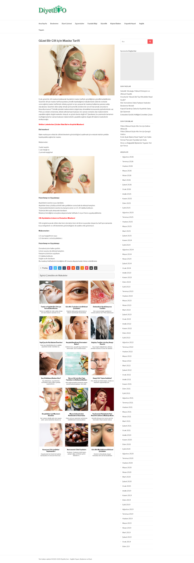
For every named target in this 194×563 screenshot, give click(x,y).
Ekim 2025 (126, 203)
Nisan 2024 (126, 259)
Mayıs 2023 (126, 301)
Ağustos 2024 (128, 250)
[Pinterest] (69, 268)
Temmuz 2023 (127, 291)
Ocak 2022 (126, 375)
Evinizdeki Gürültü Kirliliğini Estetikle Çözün (136, 115)
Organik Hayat (130, 24)
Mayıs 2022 (126, 356)
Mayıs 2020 (127, 468)
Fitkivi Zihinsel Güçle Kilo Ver (131, 126)
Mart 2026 (126, 180)
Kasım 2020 (127, 440)
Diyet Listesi (67, 24)
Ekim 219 (126, 546)
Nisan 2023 (126, 305)
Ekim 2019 (126, 500)
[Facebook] (51, 268)
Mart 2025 (126, 231)
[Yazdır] (95, 268)
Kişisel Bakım (115, 24)
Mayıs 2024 (127, 254)
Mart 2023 (126, 310)
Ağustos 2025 (128, 213)
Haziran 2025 (127, 222)
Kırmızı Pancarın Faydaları (129, 140)
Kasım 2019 (127, 495)
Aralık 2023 (126, 273)
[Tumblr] (64, 268)
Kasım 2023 (127, 277)
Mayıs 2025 (127, 226)
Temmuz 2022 (127, 347)
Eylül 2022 (126, 338)
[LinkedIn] (60, 268)
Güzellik (104, 24)
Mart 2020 (126, 477)
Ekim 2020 (126, 444)
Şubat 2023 (126, 315)
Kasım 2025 (127, 199)
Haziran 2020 (127, 463)
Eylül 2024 (126, 245)
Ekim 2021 (126, 389)
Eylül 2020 (126, 449)
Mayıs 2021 (126, 412)
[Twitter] (55, 268)
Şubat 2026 (127, 185)
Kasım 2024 (127, 240)
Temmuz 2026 (127, 162)
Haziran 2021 (127, 407)
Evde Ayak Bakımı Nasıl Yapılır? (132, 137)
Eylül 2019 (126, 505)
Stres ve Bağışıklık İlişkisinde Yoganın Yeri (136, 143)
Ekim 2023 (126, 282)
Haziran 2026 (127, 166)
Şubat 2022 (126, 370)
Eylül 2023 (126, 287)
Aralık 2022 (126, 324)
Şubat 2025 (127, 236)
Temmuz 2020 (127, 458)
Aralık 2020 (126, 435)
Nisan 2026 (126, 175)
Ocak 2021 (126, 430)
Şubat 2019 (126, 537)
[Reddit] (73, 268)
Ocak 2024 (126, 268)
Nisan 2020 (126, 472)
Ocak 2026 (126, 189)
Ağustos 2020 (128, 454)
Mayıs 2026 (127, 171)
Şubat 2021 (126, 426)
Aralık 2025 (126, 194)
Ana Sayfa (43, 24)
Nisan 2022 (126, 361)
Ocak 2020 (126, 486)
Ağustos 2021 (127, 398)
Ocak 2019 (126, 542)
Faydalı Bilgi (92, 24)
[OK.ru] (82, 268)
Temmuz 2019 (127, 514)
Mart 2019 (126, 533)
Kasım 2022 (127, 328)
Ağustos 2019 (127, 509)
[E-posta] (91, 268)
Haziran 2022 (127, 352)
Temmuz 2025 (127, 217)
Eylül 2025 (126, 208)
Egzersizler (79, 24)
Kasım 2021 (127, 384)
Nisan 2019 (126, 528)
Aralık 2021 (126, 380)
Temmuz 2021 (127, 403)
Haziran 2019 (127, 519)
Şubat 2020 (127, 481)
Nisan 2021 (126, 417)
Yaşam (41, 30)
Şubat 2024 (127, 264)
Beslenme (54, 24)
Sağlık (141, 24)
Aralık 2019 (126, 491)
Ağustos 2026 (128, 157)
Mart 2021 (126, 421)
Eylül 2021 (126, 393)
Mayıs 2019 (126, 523)
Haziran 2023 (127, 296)
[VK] (77, 268)
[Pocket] (86, 268)
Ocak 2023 (126, 319)
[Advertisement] (137, 66)
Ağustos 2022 (127, 342)
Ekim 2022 (126, 333)
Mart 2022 (126, 366)
